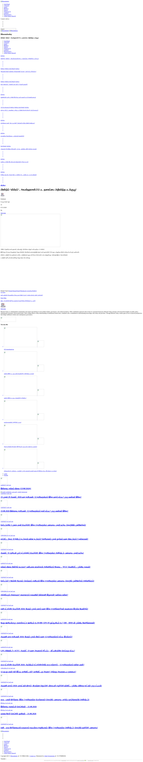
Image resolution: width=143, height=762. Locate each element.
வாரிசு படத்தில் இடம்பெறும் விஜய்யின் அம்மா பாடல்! (14, 162)
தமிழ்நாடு (6, 5)
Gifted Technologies (49, 756)
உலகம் (5, 7)
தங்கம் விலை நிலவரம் (10, 16)
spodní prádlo (64, 760)
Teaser (18, 291)
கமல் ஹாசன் (27, 291)
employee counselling (80, 760)
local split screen (90, 760)
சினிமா (6, 10)
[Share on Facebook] (73, 61)
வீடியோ (3, 56)
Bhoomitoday (14, 756)
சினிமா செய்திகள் (10, 68)
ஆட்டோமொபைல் (5, 107)
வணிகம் (6, 13)
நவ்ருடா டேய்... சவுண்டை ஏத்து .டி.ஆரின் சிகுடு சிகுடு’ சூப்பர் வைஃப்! (19, 110)
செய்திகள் (7, 4)
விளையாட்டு (7, 11)
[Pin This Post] (73, 64)
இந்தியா (6, 8)
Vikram (22, 291)
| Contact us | (32, 756)
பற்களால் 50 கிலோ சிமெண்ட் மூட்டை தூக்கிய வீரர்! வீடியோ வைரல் (19, 149)
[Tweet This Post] (73, 63)
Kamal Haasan (12, 291)
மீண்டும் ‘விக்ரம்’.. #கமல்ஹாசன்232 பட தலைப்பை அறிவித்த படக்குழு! (20, 58)
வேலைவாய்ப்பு (8, 14)
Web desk (3, 213)
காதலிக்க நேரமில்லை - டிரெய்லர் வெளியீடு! (12, 136)
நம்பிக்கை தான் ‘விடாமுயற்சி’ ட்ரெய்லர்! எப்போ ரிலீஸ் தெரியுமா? (18, 123)
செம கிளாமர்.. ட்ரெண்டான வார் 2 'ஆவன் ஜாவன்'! (14, 84)
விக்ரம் (35, 291)
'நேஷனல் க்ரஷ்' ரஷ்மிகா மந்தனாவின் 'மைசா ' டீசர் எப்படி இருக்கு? (18, 71)
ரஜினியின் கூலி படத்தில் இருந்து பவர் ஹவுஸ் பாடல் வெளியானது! (18, 97)
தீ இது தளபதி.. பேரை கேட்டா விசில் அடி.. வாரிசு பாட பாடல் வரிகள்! (19, 175)
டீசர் (32, 291)
